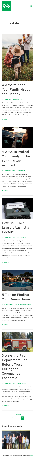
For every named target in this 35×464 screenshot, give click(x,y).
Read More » (5, 119)
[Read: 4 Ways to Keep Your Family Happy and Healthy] (17, 57)
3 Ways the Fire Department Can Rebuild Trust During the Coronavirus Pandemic (14, 367)
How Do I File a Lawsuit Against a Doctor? (15, 228)
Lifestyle (8, 99)
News (13, 170)
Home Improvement (7, 304)
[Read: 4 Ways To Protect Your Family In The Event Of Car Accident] (17, 137)
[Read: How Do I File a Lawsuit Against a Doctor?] (17, 208)
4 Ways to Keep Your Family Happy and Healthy (16, 89)
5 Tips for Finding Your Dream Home (16, 297)
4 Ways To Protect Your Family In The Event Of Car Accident (16, 159)
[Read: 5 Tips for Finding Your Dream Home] (17, 280)
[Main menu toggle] (31, 6)
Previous (17, 415)
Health (4, 99)
